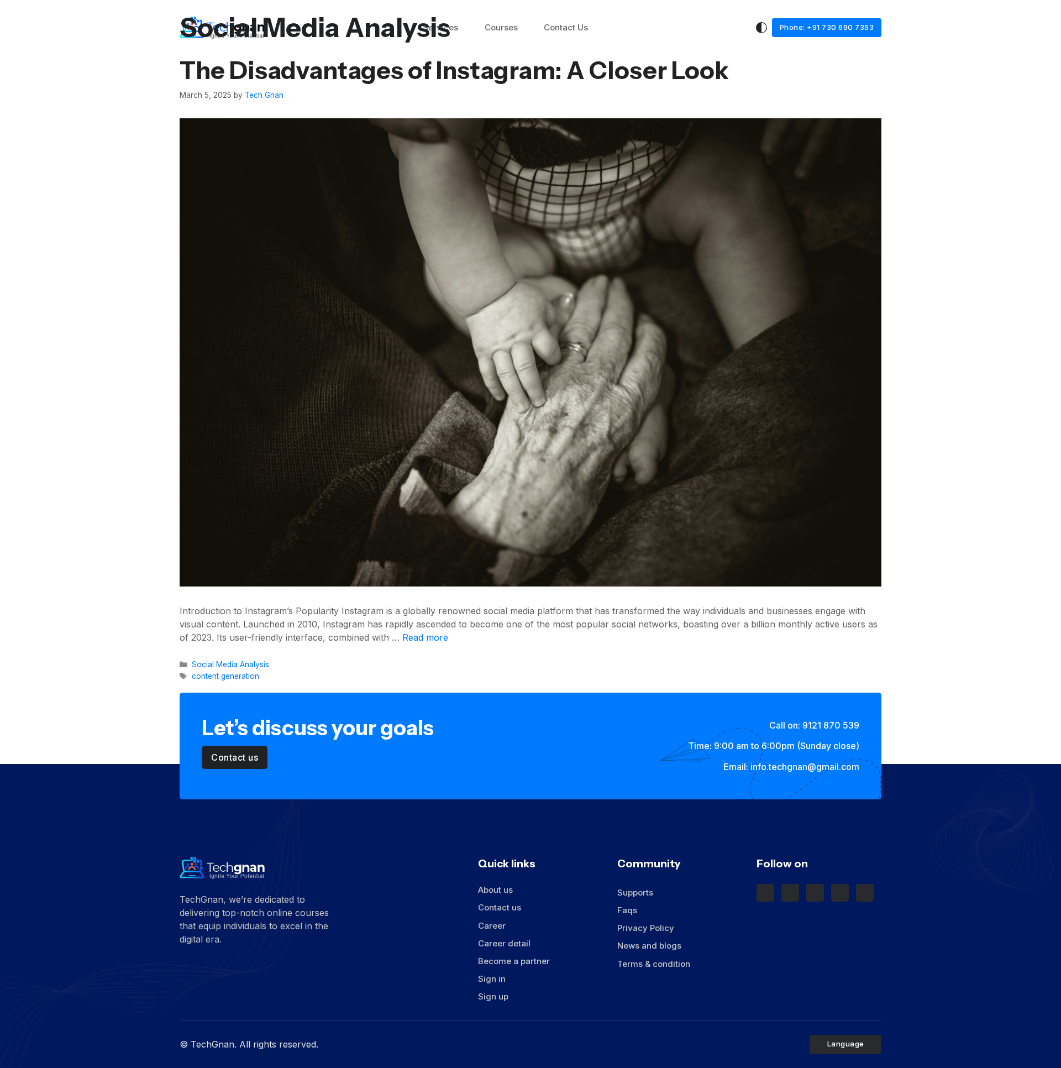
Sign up (493, 996)
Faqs (627, 910)
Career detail (504, 943)
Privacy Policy (645, 928)
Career (492, 925)
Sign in (492, 978)
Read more (425, 637)
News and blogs (649, 945)
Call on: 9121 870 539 (813, 725)
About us (495, 889)
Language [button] (846, 1043)
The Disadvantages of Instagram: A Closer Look (454, 70)
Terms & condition (653, 964)
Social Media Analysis (230, 664)
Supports (636, 892)
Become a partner (514, 961)
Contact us (499, 907)
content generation (225, 676)
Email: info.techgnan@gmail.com (790, 766)
